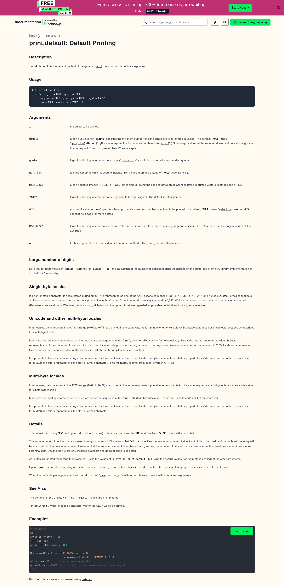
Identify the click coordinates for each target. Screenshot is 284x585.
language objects (183, 226)
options (61, 497)
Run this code (242, 531)
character (128, 160)
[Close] (278, 8)
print (99, 66)
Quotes (223, 295)
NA (125, 172)
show (102, 475)
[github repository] (225, 22)
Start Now (239, 7)
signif (165, 143)
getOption (77, 143)
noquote (82, 497)
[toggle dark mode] (215, 22)
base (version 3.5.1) (44, 36)
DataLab (87, 579)
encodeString (39, 506)
